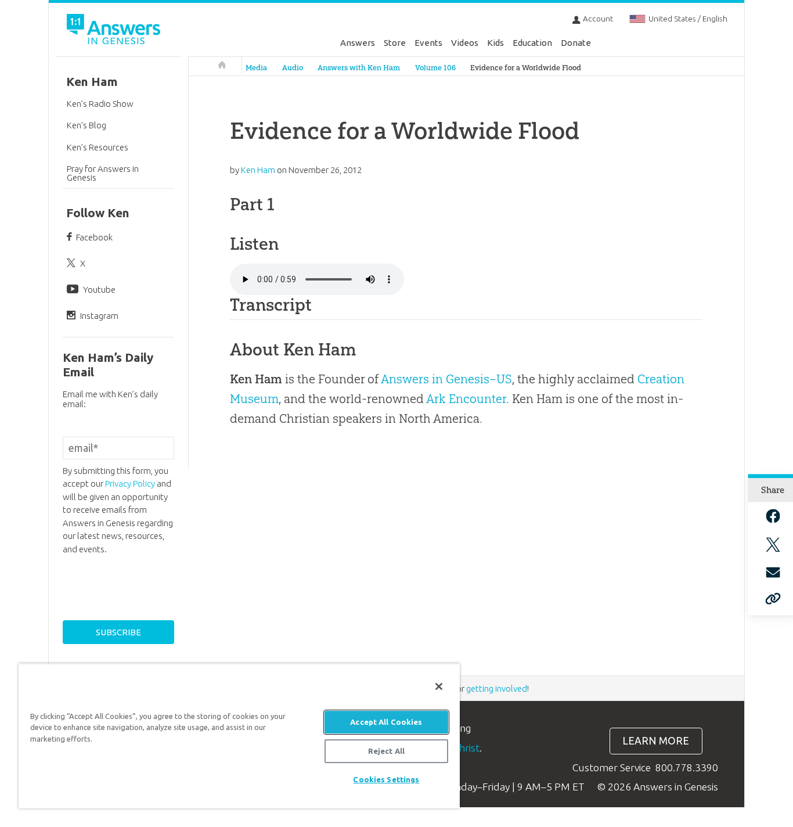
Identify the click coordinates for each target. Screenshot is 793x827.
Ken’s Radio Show (100, 104)
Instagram (99, 316)
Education (532, 43)
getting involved (496, 688)
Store (395, 43)
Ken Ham (92, 81)
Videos (464, 43)
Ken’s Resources (97, 147)
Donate (576, 43)
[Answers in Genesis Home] (115, 31)
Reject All (386, 751)
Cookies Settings (386, 779)
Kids (495, 43)
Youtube (99, 289)
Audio (292, 67)
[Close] (439, 686)
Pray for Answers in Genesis (103, 173)
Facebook (94, 237)
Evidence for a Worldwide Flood (525, 67)
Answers (357, 43)
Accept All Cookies (386, 722)
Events (428, 43)
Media (256, 67)
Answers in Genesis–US (446, 379)
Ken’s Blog (86, 125)
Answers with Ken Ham (359, 67)
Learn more (655, 740)
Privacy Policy (130, 483)
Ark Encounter (466, 398)
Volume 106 (435, 67)
